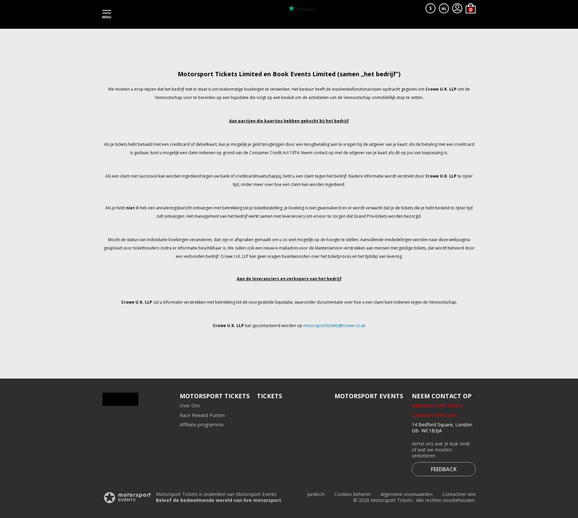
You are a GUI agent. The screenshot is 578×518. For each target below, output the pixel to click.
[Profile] (457, 8)
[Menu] (106, 14)
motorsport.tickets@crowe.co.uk (334, 325)
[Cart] (471, 8)
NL (444, 8)
